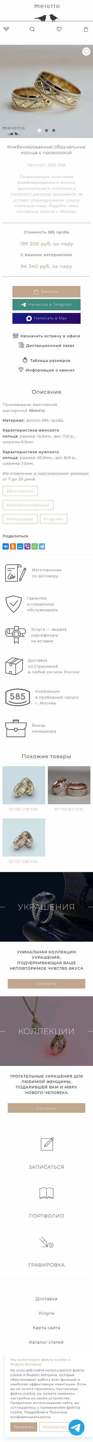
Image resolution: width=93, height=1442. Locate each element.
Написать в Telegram (50, 304)
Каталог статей (46, 1342)
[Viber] (27, 546)
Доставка (46, 1298)
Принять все (24, 1427)
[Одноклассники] (13, 546)
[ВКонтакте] (6, 546)
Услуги (46, 1313)
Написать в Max (50, 318)
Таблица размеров (50, 360)
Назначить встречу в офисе (50, 336)
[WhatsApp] (35, 546)
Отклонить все (54, 1427)
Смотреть (46, 983)
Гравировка (46, 1265)
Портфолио (46, 1216)
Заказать (50, 291)
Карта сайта (46, 1327)
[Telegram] (42, 546)
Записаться (46, 1167)
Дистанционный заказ (50, 345)
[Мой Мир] (20, 546)
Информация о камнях (50, 370)
